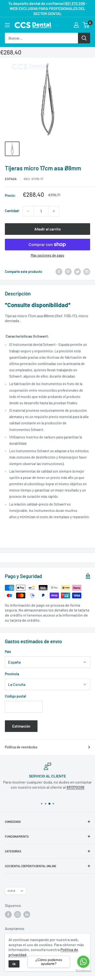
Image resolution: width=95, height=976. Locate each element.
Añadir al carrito (47, 229)
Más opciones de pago (47, 255)
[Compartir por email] (86, 271)
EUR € (11, 890)
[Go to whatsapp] (83, 962)
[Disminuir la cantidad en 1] (28, 211)
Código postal (15, 696)
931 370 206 (75, 3)
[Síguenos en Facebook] (8, 914)
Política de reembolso (21, 747)
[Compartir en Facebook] (59, 271)
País (8, 652)
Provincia (12, 674)
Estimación (21, 726)
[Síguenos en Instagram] (17, 914)
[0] (86, 25)
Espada (11, 179)
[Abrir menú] (7, 25)
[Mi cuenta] (76, 25)
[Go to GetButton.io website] (83, 971)
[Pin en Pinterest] (68, 271)
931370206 (75, 787)
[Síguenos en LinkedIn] (26, 914)
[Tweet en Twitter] (77, 271)
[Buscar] (84, 38)
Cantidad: (12, 211)
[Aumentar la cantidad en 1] (54, 211)
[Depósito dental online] (33, 25)
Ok (14, 964)
